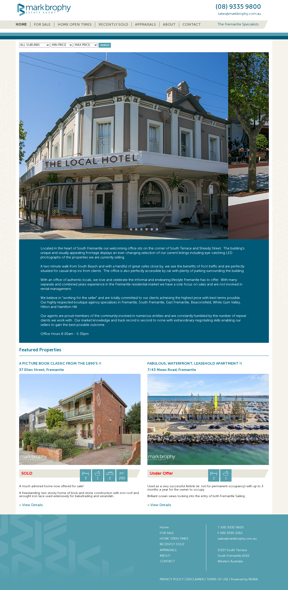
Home (164, 527)
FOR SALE (42, 24)
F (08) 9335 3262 (230, 533)
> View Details (31, 505)
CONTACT (191, 24)
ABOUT (169, 24)
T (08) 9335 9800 (231, 527)
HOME (21, 24)
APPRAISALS (145, 24)
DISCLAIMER (195, 579)
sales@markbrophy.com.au (237, 539)
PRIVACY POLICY (172, 579)
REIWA (253, 579)
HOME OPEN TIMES (75, 24)
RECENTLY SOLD (113, 24)
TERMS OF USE (217, 579)
